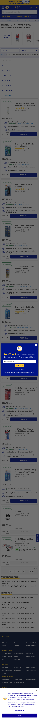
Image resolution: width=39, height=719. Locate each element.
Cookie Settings (19, 710)
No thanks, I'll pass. (19, 369)
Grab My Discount (19, 365)
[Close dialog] (36, 345)
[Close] (37, 691)
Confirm (19, 715)
